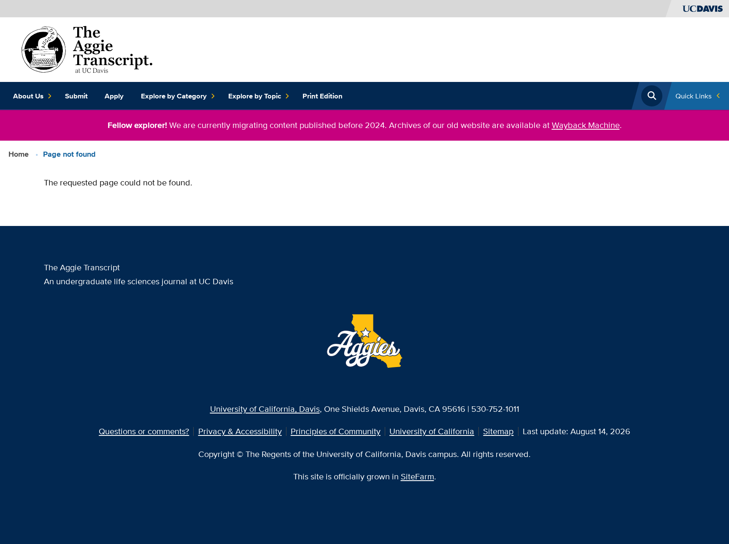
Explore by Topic (254, 95)
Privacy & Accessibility (240, 431)
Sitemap (498, 431)
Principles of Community (336, 431)
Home (18, 154)
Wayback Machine (586, 125)
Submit (76, 95)
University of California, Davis (265, 409)
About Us (28, 95)
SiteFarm (417, 476)
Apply (114, 95)
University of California (431, 431)
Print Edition (322, 95)
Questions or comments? (144, 431)
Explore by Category (174, 95)
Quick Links (693, 95)
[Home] (87, 48)
